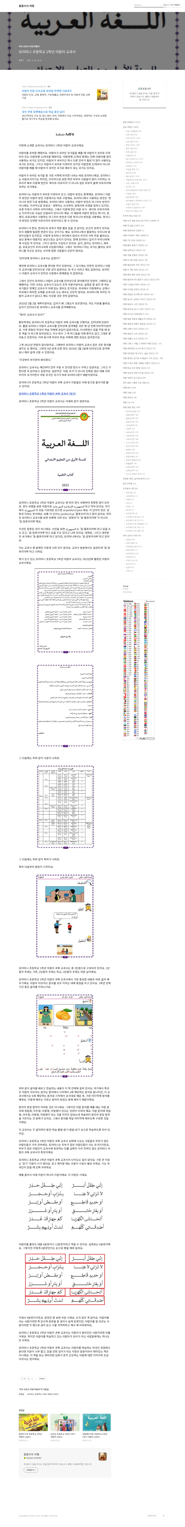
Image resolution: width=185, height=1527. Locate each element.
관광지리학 (132, 453)
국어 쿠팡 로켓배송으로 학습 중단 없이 (43, 111)
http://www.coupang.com (34, 107)
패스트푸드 (132, 176)
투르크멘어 (131, 550)
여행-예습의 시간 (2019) (135, 333)
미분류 (131, 193)
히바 (129, 503)
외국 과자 (131, 134)
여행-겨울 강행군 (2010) (135, 255)
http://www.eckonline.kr (34, 86)
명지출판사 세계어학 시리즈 (139, 200)
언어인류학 (131, 425)
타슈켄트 (131, 492)
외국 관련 (132, 141)
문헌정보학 (132, 197)
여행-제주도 (130, 397)
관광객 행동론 (133, 460)
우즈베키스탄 (130, 488)
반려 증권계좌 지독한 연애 (138, 190)
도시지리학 (132, 442)
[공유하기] (28, 1379)
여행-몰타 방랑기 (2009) (135, 245)
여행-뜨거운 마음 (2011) (135, 260)
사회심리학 (132, 432)
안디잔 (130, 510)
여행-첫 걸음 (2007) (133, 225)
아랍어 (130, 539)
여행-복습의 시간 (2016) (135, 304)
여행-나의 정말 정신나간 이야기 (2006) (141, 220)
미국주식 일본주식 (135, 207)
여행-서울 (129, 392)
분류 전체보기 (131, 122)
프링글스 (131, 166)
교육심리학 (132, 470)
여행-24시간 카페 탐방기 (136, 314)
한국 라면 (131, 148)
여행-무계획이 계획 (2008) (136, 235)
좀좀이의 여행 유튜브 (156, 1511)
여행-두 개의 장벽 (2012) (135, 269)
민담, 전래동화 (133, 131)
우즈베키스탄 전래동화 (137, 523)
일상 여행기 (131, 127)
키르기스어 (131, 560)
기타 (129, 570)
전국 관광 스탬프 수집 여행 (136, 382)
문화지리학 (132, 421)
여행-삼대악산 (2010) (134, 250)
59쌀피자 (131, 155)
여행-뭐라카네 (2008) (133, 230)
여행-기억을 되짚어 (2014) (136, 289)
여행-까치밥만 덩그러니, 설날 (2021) (140, 353)
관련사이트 (152, 1515)
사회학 (130, 428)
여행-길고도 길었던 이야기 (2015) (139, 299)
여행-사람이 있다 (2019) (136, 328)
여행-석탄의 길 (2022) (134, 377)
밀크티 (130, 186)
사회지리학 (132, 439)
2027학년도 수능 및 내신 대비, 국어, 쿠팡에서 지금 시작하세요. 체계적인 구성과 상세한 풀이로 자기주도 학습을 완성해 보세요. (64, 117)
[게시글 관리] (32, 1379)
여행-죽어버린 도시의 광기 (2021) (139, 348)
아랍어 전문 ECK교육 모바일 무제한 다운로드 (47, 90)
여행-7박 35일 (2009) (134, 240)
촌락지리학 (132, 446)
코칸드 (130, 506)
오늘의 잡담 (132, 204)
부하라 (130, 499)
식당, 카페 (132, 183)
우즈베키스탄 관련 (135, 530)
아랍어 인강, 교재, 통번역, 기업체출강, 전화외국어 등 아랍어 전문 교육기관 (56, 96)
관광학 (130, 449)
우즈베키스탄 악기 (134, 520)
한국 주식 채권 (134, 211)
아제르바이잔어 (134, 546)
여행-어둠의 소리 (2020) (135, 338)
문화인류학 (132, 415)
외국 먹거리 (133, 138)
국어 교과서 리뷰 (132, 535)
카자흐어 (131, 557)
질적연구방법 (133, 411)
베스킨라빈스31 (134, 159)
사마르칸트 (131, 496)
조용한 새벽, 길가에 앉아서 (136, 478)
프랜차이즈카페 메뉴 (136, 179)
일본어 (130, 567)
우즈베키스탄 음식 (135, 517)
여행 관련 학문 (131, 407)
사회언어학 (132, 435)
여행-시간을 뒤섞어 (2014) (136, 284)
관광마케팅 (132, 456)
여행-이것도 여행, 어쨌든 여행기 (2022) (141, 363)
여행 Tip (128, 402)
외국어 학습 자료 (132, 215)
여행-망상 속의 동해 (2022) (136, 367)
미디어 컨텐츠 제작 (135, 474)
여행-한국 (129, 387)
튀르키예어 (131, 543)
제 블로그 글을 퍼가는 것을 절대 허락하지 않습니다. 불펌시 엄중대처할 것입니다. (58, 1464)
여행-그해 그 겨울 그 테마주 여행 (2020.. (142, 343)
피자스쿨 (131, 152)
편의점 (131, 172)
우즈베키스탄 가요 (135, 527)
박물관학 (131, 463)
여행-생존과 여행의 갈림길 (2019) (139, 323)
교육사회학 (132, 467)
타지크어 (131, 564)
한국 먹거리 (133, 145)
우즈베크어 (131, 513)
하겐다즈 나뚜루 (134, 162)
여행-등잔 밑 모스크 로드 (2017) (139, 309)
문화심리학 (132, 418)
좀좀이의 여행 (26, 6)
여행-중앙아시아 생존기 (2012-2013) (141, 279)
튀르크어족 (129, 483)
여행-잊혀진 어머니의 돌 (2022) (138, 372)
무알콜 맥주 (132, 169)
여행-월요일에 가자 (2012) (136, 264)
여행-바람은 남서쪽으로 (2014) (138, 294)
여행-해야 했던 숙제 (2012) (136, 274)
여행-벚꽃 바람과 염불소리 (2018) (139, 318)
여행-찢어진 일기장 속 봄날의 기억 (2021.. (143, 358)
